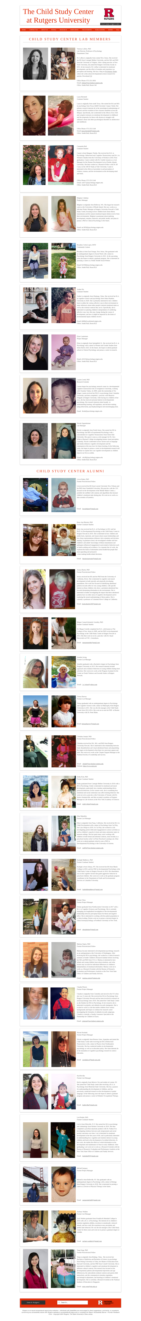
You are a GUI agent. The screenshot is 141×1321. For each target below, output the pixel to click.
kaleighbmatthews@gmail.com (92, 889)
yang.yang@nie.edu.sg (89, 1286)
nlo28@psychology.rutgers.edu (92, 457)
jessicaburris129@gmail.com (91, 604)
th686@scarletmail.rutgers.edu (91, 321)
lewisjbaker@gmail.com (90, 509)
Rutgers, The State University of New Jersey (78, 1314)
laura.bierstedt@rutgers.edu (90, 131)
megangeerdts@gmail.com (91, 643)
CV (91, 76)
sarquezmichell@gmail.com (91, 1200)
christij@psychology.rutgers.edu (92, 764)
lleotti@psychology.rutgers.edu (92, 411)
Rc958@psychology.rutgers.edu (92, 265)
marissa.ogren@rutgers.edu (91, 978)
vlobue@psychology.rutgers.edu (92, 83)
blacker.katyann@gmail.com (91, 559)
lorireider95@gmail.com (90, 1156)
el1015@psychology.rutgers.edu (92, 359)
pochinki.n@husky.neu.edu (91, 1060)
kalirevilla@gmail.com (89, 1105)
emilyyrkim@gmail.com (90, 804)
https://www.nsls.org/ (90, 766)
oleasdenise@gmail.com (90, 929)
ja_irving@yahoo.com (89, 684)
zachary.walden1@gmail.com (92, 1241)
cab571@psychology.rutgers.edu (92, 183)
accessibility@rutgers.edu (69, 1312)
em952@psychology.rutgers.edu (92, 848)
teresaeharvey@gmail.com (90, 724)
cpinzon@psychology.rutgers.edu (93, 1021)
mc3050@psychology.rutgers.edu (92, 227)
